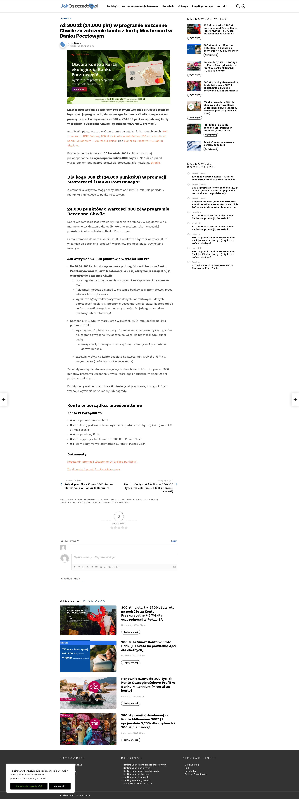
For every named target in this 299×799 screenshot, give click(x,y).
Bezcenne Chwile (123, 499)
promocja (94, 600)
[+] (118, 567)
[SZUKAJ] (238, 6)
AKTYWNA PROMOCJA (73, 499)
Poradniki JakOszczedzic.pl (137, 783)
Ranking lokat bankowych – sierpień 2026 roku (220, 143)
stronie (155, 162)
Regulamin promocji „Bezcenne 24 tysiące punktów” (102, 461)
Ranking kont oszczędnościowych (141, 771)
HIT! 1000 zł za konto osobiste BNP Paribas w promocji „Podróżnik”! (218, 128)
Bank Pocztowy (99, 499)
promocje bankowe (116, 502)
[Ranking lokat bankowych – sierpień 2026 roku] (194, 146)
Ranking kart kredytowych (136, 780)
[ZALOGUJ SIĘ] (243, 6)
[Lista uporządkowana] (92, 567)
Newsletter (190, 771)
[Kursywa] (79, 567)
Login (173, 541)
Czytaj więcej (130, 632)
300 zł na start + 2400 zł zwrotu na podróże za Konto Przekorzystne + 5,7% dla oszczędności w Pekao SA (148, 613)
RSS (187, 768)
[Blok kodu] (105, 567)
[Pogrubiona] (74, 567)
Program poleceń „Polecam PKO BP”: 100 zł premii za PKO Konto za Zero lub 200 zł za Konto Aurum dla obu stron (215, 204)
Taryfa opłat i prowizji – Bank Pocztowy (93, 469)
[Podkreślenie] (83, 567)
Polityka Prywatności (35, 778)
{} (113, 567)
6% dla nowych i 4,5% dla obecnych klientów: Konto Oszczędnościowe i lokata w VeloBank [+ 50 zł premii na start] (220, 108)
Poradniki (168, 6)
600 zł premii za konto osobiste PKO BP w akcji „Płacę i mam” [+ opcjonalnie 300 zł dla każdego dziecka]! (215, 190)
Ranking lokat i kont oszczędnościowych (144, 764)
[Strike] (87, 567)
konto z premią (148, 499)
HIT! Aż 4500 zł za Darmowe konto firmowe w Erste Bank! (212, 267)
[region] (40, 778)
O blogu (183, 6)
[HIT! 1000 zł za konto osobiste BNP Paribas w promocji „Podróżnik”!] (194, 129)
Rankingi (112, 6)
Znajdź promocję (202, 6)
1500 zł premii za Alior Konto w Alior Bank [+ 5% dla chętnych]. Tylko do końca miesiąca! (213, 240)
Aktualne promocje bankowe (140, 6)
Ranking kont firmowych (136, 777)
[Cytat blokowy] (101, 567)
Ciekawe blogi (192, 764)
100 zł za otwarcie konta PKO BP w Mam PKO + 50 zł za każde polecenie (213, 178)
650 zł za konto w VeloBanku (120, 136)
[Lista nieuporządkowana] (96, 567)
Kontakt (222, 6)
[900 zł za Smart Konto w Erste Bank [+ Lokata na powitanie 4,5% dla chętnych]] (88, 656)
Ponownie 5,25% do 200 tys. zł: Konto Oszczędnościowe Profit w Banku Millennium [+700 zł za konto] (148, 684)
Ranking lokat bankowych (136, 768)
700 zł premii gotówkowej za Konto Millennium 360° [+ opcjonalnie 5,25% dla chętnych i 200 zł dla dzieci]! (148, 721)
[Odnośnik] (109, 567)
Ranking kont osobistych (136, 774)
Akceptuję (59, 786)
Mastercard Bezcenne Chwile (81, 502)
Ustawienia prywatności (29, 786)
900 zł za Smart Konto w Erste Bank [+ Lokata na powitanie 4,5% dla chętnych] (149, 646)
